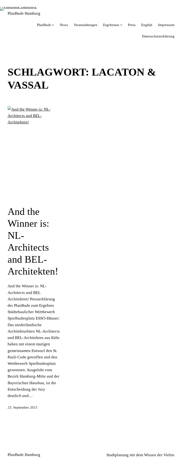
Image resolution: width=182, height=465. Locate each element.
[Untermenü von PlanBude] (53, 25)
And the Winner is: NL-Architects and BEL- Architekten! (33, 241)
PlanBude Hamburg (24, 13)
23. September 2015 (22, 407)
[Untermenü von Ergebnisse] (121, 25)
